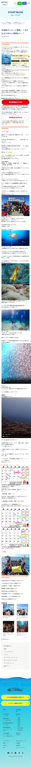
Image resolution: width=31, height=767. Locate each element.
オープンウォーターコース (10, 657)
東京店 (19, 722)
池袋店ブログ (14, 588)
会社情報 (18, 743)
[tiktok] (19, 752)
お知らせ (5, 745)
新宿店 (19, 719)
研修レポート (6, 743)
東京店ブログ (14, 591)
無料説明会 (24, 3)
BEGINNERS (7, 728)
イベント (6, 654)
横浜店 (19, 724)
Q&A (4, 747)
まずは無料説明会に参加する (15, 697)
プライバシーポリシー (21, 747)
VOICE (18, 733)
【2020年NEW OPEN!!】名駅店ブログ (11, 583)
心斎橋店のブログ (11, 599)
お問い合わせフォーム (21, 740)
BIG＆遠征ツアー (8, 646)
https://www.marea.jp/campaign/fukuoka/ (13, 74)
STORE (18, 710)
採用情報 (18, 745)
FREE (5, 649)
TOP (2, 22)
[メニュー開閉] (29, 3)
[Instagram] (11, 752)
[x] (22, 752)
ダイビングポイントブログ (10, 660)
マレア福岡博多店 (7, 22)
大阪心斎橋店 (20, 728)
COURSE (6, 714)
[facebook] (15, 752)
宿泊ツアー (6, 666)
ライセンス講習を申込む (16, 703)
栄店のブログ (17, 586)
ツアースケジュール (9, 663)
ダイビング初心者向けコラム (8, 736)
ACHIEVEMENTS (8, 723)
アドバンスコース (8, 651)
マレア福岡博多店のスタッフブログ (18, 22)
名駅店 (19, 726)
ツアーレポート (6, 740)
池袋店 (19, 717)
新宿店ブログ (19, 593)
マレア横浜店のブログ (15, 596)
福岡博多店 (20, 730)
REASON (7, 719)
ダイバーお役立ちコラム (7, 734)
